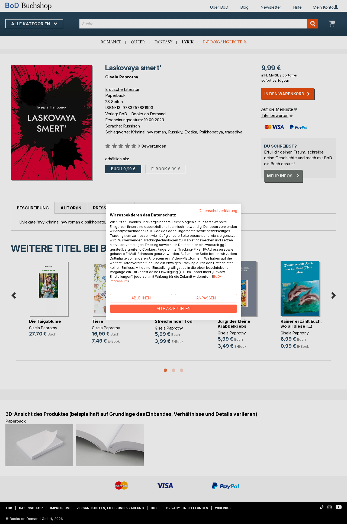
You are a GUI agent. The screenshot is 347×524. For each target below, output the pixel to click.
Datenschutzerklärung (218, 211)
